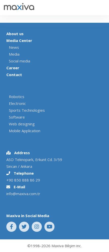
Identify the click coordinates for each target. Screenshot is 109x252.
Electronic (17, 103)
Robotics (16, 96)
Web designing (22, 123)
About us (15, 33)
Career (12, 67)
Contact (14, 74)
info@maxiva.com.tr (23, 193)
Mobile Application (24, 130)
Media (14, 54)
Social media (19, 60)
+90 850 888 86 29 (23, 179)
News (14, 47)
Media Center (19, 40)
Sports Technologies (27, 110)
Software (17, 117)
